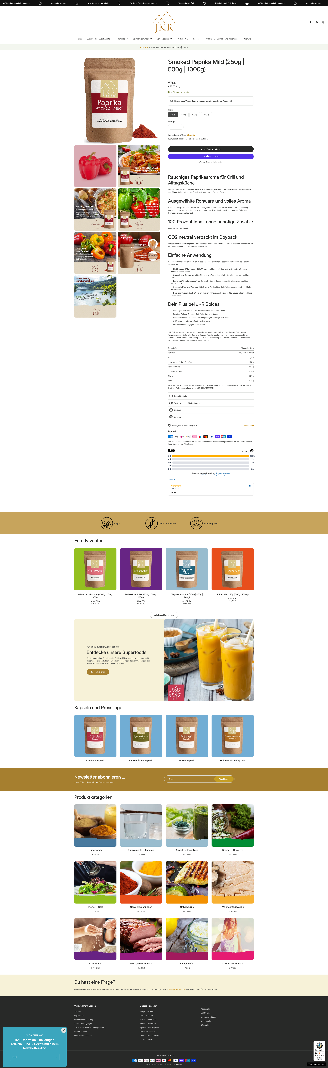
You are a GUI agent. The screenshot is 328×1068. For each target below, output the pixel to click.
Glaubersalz (206, 1021)
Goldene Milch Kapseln (149, 1035)
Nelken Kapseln (146, 1039)
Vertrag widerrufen (316, 1064)
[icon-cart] (322, 21)
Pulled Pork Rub (146, 1015)
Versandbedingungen (83, 1023)
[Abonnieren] (56, 1057)
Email (171, 779)
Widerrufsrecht (80, 1031)
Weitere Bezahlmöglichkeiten (211, 162)
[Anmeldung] (317, 21)
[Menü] (323, 1042)
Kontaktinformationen (83, 1035)
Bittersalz (205, 1025)
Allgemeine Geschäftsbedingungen (89, 1027)
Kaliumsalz (205, 1009)
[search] (311, 21)
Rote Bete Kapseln (147, 1031)
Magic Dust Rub (146, 1011)
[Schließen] (63, 1030)
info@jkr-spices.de (177, 989)
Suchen (77, 1011)
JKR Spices (158, 1064)
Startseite (144, 47)
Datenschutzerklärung (83, 1019)
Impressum (79, 1015)
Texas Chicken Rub (148, 1019)
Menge (171, 121)
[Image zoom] (117, 101)
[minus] (170, 127)
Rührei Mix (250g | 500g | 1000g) (233, 594)
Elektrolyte (205, 1013)
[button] (211, 149)
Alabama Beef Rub (148, 1023)
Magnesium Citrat (208, 1017)
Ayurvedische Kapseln (149, 1027)
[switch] (319, 1058)
